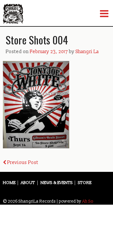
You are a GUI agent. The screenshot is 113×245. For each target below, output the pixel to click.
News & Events (57, 183)
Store (85, 183)
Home (9, 183)
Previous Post (22, 162)
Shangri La (87, 52)
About (28, 183)
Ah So (87, 201)
